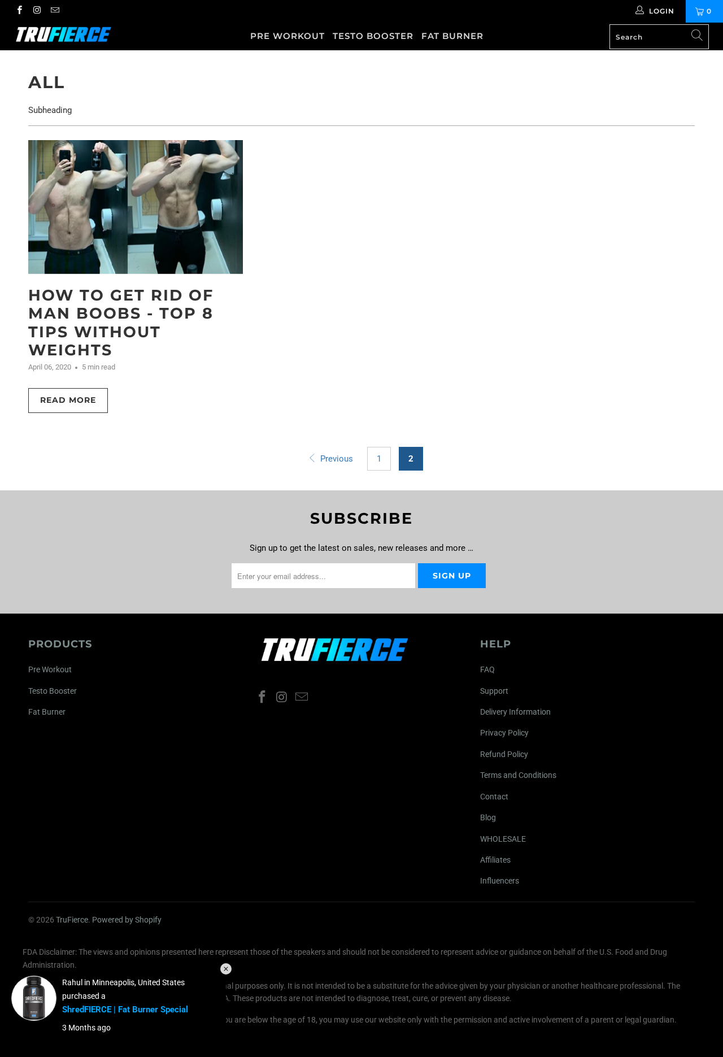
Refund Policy (504, 754)
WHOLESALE (503, 838)
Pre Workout (287, 36)
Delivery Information (515, 711)
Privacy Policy (504, 732)
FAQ (487, 669)
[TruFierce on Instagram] (36, 11)
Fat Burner (452, 36)
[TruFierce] (63, 35)
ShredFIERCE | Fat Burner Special (125, 1009)
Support (494, 690)
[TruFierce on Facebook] (19, 11)
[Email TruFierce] (54, 11)
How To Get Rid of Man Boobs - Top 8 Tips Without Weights (121, 322)
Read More (68, 400)
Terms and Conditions (518, 775)
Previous (335, 459)
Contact (494, 796)
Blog (488, 817)
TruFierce (72, 919)
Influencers (499, 880)
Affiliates (495, 859)
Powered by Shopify (127, 919)
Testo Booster (373, 36)
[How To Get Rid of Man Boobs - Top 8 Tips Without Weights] (135, 207)
